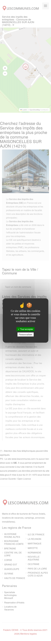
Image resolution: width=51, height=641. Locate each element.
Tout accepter (26, 329)
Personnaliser (25, 334)
